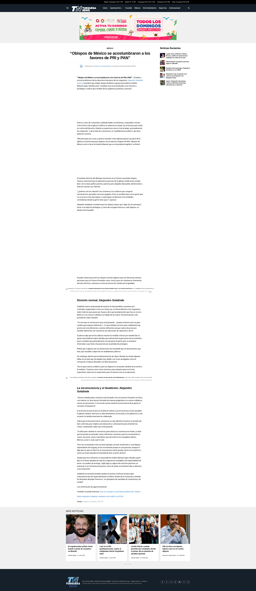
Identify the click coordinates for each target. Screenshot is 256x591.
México (137, 8)
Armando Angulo (72, 555)
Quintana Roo (115, 8)
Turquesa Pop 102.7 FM (146, 2)
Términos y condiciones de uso (121, 581)
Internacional (174, 8)
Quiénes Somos (135, 581)
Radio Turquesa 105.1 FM (113, 2)
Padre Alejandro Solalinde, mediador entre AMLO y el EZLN (100, 496)
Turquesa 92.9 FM (163, 2)
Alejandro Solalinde (89, 501)
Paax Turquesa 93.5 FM (180, 2)
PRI (102, 501)
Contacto (144, 581)
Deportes (163, 8)
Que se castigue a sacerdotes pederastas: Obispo (120, 492)
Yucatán (128, 8)
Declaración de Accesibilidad (102, 581)
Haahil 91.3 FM (130, 2)
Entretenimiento (149, 8)
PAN (98, 501)
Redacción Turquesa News (102, 66)
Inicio (105, 8)
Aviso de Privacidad (87, 581)
